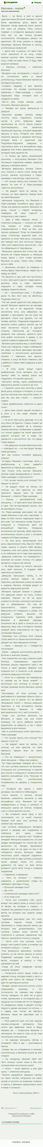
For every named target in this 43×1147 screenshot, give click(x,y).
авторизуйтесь (36, 1108)
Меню (37, 2)
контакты (26, 1142)
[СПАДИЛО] (10, 2)
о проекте (16, 1142)
